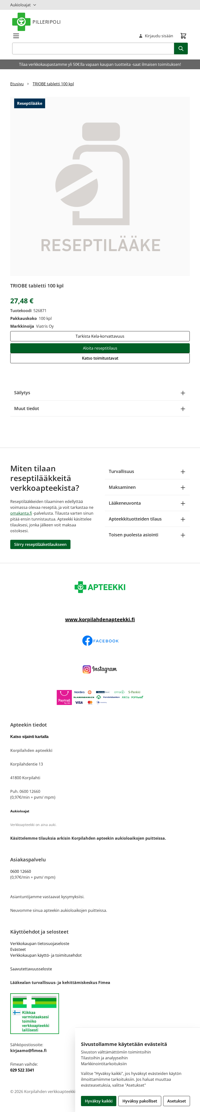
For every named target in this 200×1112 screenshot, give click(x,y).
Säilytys (22, 392)
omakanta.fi (21, 513)
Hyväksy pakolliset (139, 1101)
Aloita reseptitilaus (100, 348)
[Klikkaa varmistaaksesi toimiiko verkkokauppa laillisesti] (100, 1013)
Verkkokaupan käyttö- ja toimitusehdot (46, 955)
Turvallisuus (121, 471)
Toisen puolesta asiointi (133, 535)
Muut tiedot (26, 408)
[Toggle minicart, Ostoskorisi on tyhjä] (183, 35)
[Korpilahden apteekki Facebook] (100, 640)
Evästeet (18, 949)
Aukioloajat (20, 5)
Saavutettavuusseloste (31, 969)
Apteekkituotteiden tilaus (135, 519)
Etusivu (17, 84)
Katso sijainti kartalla (29, 737)
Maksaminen (122, 487)
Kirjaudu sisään (159, 36)
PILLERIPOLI (46, 22)
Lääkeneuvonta (125, 503)
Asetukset (176, 1101)
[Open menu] (16, 36)
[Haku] (181, 48)
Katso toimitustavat (100, 358)
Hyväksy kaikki (98, 1101)
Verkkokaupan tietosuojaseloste (39, 943)
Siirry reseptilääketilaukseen (40, 544)
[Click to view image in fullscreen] (100, 186)
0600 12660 (20, 871)
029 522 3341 (22, 1070)
